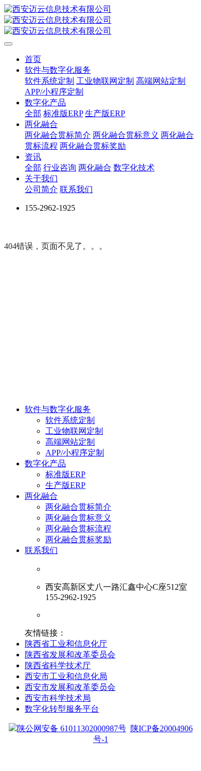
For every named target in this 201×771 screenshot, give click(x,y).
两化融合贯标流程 (78, 528)
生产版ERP (65, 485)
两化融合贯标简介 (78, 506)
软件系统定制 (70, 420)
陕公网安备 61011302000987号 (71, 728)
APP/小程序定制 (74, 452)
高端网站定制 (70, 441)
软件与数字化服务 (58, 409)
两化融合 (41, 496)
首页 (33, 59)
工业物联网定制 (74, 431)
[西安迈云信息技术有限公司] (100, 20)
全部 (33, 113)
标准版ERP (65, 474)
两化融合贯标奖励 (78, 539)
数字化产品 (45, 463)
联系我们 (41, 550)
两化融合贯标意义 (78, 517)
